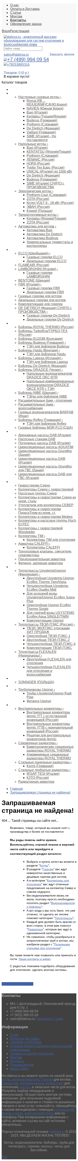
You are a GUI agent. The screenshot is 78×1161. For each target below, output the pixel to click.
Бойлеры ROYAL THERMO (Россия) (46, 327)
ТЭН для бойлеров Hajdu (46, 354)
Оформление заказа (26, 24)
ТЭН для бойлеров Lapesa (47, 362)
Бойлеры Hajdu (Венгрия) (39, 350)
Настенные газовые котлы (39, 97)
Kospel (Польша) (39, 210)
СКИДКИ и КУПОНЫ (25, 1042)
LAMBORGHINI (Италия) (38, 269)
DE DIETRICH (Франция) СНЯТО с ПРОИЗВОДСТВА (45, 310)
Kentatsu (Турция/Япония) (46, 116)
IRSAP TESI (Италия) (43, 773)
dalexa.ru (58, 1131)
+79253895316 (18, 64)
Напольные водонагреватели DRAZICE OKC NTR (49, 375)
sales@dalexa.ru (16, 54)
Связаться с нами (49, 1019)
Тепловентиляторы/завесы (28, 678)
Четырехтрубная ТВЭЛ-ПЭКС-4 (51, 644)
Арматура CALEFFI (34, 543)
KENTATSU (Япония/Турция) (49, 151)
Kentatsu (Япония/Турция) (46, 218)
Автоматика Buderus (42, 238)
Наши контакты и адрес (35, 959)
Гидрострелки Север (34, 485)
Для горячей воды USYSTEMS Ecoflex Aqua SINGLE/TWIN (50, 614)
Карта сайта (19, 1068)
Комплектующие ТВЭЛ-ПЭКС (49, 648)
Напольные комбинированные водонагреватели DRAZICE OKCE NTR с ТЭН (50, 385)
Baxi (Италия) (37, 112)
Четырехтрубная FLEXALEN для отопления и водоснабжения (49, 670)
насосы (25, 1087)
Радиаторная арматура (36, 781)
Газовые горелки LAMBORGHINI (39, 274)
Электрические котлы (35, 191)
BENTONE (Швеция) (34, 280)
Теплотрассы (19, 567)
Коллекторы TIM (31, 536)
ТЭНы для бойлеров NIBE (47, 396)
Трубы (14, 686)
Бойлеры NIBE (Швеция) (38, 393)
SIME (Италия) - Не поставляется (41, 138)
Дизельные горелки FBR (45, 292)
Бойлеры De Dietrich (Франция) (42, 366)
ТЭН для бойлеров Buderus (48, 346)
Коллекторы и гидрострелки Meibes (45, 517)
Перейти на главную (17, 984)
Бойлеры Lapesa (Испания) (40, 358)
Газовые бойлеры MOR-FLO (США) (45, 427)
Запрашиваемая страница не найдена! (40, 792)
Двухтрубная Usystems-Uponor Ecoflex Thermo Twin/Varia (50, 580)
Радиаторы (35, 929)
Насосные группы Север (37, 493)
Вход (6, 31)
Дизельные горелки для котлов (42, 300)
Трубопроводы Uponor (36, 689)
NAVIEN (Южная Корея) (45, 108)
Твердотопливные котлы (38, 214)
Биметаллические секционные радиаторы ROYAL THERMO (50, 748)
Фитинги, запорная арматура (40, 563)
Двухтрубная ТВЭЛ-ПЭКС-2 (48, 640)
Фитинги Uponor (39, 701)
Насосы (15, 431)
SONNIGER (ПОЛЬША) (36, 682)
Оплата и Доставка (25, 9)
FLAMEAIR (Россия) (33, 265)
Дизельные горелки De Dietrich (50, 319)
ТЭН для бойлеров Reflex (46, 423)
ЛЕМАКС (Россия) (40, 159)
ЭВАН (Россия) (38, 207)
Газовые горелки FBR (43, 288)
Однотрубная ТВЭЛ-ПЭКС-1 (48, 636)
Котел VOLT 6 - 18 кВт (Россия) (50, 203)
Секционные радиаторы (38, 743)
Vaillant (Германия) (41, 132)
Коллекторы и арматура (26, 481)
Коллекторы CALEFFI (43, 547)
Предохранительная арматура (41, 559)
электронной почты (39, 1113)
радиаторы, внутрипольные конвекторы (32, 1083)
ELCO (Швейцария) (34, 253)
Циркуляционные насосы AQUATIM (45, 447)
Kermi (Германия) (40, 766)
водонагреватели (25, 1079)
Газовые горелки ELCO (44, 257)
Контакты (17, 1061)
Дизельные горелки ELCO (46, 261)
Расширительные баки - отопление (45, 400)
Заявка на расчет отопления (32, 1053)
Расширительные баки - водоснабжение (36, 406)
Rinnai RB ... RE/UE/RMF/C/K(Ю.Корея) (47, 102)
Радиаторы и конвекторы (27, 705)
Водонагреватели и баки (26, 323)
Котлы (14, 93)
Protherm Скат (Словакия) (46, 195)
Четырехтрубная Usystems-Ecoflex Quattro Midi (48, 587)
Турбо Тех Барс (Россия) (45, 167)
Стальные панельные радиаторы (45, 762)
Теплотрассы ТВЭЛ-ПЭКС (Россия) (46, 624)
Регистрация (19, 31)
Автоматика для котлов (37, 226)
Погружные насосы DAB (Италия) (44, 443)
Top (4, 1157)
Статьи (15, 12)
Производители (22, 1065)
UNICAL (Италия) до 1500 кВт (49, 171)
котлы (6, 1079)
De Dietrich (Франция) (43, 128)
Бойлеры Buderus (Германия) (42, 342)
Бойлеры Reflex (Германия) (40, 420)
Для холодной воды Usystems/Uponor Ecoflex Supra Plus (51, 597)
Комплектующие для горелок (40, 304)
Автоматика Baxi (39, 230)
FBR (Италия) (29, 284)
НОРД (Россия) (38, 163)
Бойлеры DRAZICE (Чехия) (40, 370)
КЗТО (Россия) (38, 777)
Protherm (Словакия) (42, 124)
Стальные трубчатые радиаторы (44, 770)
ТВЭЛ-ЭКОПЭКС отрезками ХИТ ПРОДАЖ (48, 630)
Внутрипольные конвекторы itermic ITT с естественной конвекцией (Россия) (48, 716)
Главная (16, 788)
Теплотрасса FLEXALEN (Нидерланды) (37, 653)
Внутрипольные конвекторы (41, 708)
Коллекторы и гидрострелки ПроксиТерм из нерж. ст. (39, 511)
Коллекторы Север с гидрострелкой (45, 489)
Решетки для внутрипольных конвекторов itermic (49, 737)
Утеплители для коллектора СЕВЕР (45, 505)
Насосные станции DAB (36, 439)
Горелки (15, 249)
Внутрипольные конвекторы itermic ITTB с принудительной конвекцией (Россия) (50, 727)
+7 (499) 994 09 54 (28, 59)
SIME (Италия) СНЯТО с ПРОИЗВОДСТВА (45, 185)
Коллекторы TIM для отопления (51, 539)
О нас (14, 5)
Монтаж (16, 16)
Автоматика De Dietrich (44, 234)
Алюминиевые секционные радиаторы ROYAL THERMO (49, 756)
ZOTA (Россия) (38, 199)
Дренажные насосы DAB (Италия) (44, 435)
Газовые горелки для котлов (40, 296)
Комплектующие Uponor (45, 620)
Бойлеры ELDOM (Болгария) (40, 338)
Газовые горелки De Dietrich (48, 315)
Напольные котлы (33, 144)
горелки (47, 1079)
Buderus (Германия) (42, 120)
